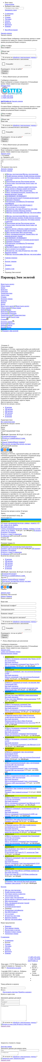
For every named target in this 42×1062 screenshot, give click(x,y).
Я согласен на (20, 57)
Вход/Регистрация (11, 30)
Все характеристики (8, 422)
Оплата (7, 21)
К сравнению (17, 534)
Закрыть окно (5, 85)
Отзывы (7, 17)
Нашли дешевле (19, 442)
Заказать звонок (6, 33)
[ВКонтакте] (2, 450)
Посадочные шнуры (28, 181)
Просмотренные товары (9, 653)
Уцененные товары (11, 933)
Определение (9, 4)
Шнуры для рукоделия (30, 174)
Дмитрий (21, 977)
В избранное (5, 536)
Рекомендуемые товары (13, 932)
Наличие (4, 323)
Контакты (8, 24)
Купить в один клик (23, 1024)
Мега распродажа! (26, 190)
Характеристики (6, 315)
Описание (4, 313)
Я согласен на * (20, 1022)
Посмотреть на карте (14, 968)
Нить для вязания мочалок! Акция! (21, 193)
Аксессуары (5, 317)
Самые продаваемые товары (10, 651)
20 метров (8, 416)
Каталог (3, 887)
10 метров (8, 415)
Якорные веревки (25, 211)
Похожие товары (7, 322)
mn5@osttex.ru (33, 961)
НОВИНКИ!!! (22, 196)
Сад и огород (20, 207)
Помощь (8, 26)
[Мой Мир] (8, 450)
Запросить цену (19, 1058)
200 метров (9, 411)
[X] (10, 450)
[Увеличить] (9, 331)
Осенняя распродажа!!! (31, 198)
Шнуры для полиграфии (32, 212)
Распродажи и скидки (12, 930)
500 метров (9, 413)
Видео (3, 327)
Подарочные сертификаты (14, 910)
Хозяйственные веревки (32, 176)
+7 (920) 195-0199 (7, 97)
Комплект (4, 311)
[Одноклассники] (5, 450)
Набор (3, 310)
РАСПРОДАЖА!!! (26, 205)
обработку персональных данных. (24, 57)
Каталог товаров (7, 169)
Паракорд (17, 200)
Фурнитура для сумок (29, 209)
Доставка (8, 19)
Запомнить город (11, 10)
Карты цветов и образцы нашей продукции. (20, 189)
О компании (9, 13)
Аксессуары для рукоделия (14, 897)
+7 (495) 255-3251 (7, 96)
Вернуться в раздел (7, 306)
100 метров (9, 409)
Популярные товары (12, 928)
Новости (8, 23)
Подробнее (12, 532)
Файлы (3, 325)
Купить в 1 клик (19, 438)
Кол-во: (4, 440)
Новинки (8, 926)
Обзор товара (5, 308)
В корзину (13, 436)
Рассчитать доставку (24, 444)
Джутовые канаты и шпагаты (15, 894)
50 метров (8, 407)
